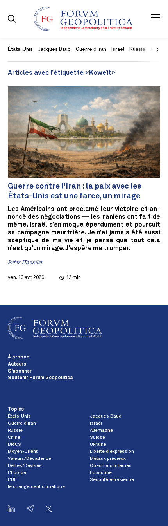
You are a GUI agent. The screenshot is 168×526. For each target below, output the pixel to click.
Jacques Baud (54, 49)
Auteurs (17, 364)
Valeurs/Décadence (29, 458)
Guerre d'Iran (91, 49)
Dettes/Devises (25, 465)
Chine (14, 437)
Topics (16, 409)
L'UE (12, 479)
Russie (15, 430)
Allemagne (101, 430)
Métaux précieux (108, 458)
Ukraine (98, 444)
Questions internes (111, 465)
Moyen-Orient (23, 451)
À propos (18, 357)
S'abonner (20, 371)
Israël (117, 49)
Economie (101, 472)
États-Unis (20, 49)
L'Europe (17, 472)
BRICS (14, 444)
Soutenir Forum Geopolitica (40, 378)
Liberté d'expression (112, 451)
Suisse (97, 437)
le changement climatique (36, 487)
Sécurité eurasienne (112, 479)
